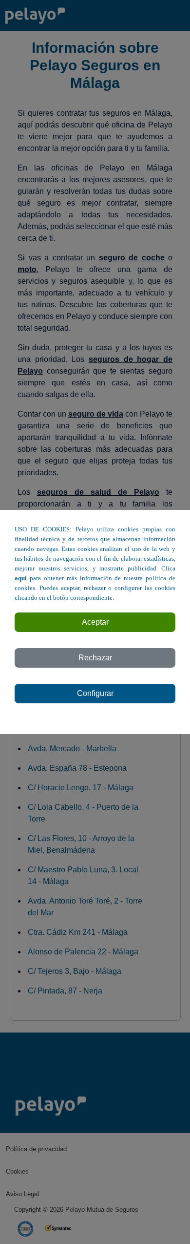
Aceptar (95, 622)
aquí (21, 578)
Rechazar (95, 658)
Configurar (95, 693)
